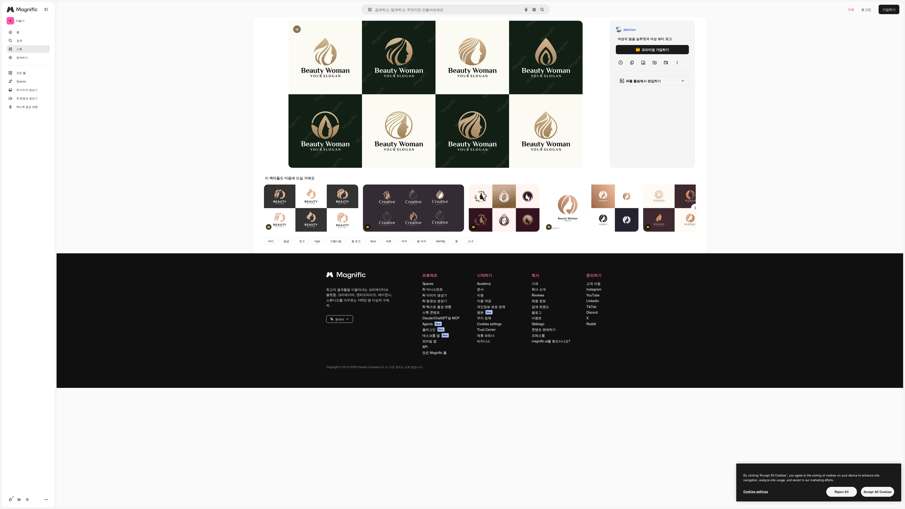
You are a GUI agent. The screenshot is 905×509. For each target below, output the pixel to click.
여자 (404, 241)
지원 (480, 295)
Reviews (538, 295)
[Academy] (19, 499)
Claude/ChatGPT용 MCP (440, 318)
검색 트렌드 (540, 306)
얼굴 (286, 241)
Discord (592, 312)
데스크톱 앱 (435, 335)
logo (317, 241)
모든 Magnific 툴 (434, 352)
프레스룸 (538, 335)
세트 (388, 241)
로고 (302, 241)
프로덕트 (429, 275)
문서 (480, 289)
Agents (431, 323)
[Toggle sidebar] (46, 9)
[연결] (10, 499)
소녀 (470, 241)
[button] (339, 319)
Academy (484, 283)
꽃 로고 (356, 241)
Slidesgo (538, 323)
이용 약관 (484, 300)
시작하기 (484, 275)
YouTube (593, 295)
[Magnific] (346, 275)
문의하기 (593, 275)
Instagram (593, 289)
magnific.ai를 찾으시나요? (551, 341)
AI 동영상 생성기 (434, 300)
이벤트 (537, 318)
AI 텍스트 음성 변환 (436, 306)
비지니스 (483, 341)
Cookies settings (489, 323)
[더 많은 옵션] (677, 62)
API (425, 346)
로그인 (866, 9)
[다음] (695, 208)
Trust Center (486, 329)
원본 (484, 312)
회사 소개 (539, 289)
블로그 (537, 312)
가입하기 (889, 9)
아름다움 (335, 241)
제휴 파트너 (485, 335)
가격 (850, 9)
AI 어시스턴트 (432, 289)
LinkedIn (592, 300)
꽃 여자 (421, 241)
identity (440, 241)
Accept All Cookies (878, 491)
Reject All (842, 491)
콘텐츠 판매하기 (544, 329)
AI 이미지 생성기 (434, 295)
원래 (315, 29)
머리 (271, 241)
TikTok (591, 306)
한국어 (339, 319)
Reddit (591, 323)
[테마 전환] (27, 499)
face (373, 241)
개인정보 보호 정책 (491, 306)
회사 (535, 275)
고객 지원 (593, 283)
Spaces (427, 283)
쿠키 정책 (484, 318)
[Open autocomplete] (368, 9)
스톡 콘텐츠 (431, 312)
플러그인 (433, 329)
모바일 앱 (429, 341)
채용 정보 (539, 300)
